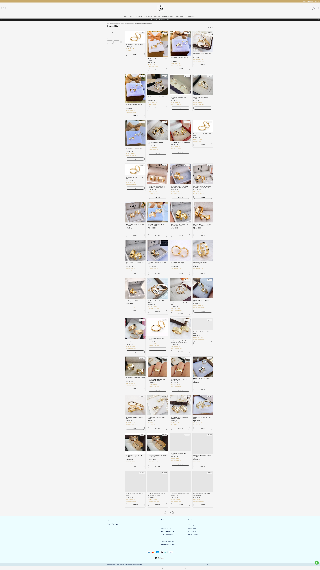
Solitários (139, 16)
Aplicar (121, 42)
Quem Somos (191, 16)
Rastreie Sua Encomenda (168, 544)
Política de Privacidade (167, 531)
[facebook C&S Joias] (112, 524)
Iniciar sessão (306, 1)
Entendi (183, 568)
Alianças (132, 16)
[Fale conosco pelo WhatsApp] (317, 563)
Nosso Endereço (193, 534)
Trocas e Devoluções (167, 534)
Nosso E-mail (192, 531)
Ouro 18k (122, 23)
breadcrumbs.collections (115, 23)
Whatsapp (191, 525)
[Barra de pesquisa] (3, 8)
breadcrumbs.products (129, 23)
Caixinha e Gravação (168, 16)
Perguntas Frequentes (167, 541)
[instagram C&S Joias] (108, 524)
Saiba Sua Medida (181, 16)
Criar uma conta (315, 1)
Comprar (135, 54)
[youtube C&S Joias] (116, 524)
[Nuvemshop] (207, 564)
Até (114, 39)
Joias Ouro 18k (148, 16)
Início (125, 16)
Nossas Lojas (165, 538)
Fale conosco (192, 528)
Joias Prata (157, 16)
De (107, 39)
